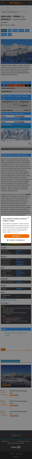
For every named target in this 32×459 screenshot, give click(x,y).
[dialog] (16, 229)
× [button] (28, 218)
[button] (16, 240)
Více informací (15, 232)
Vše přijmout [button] (16, 236)
